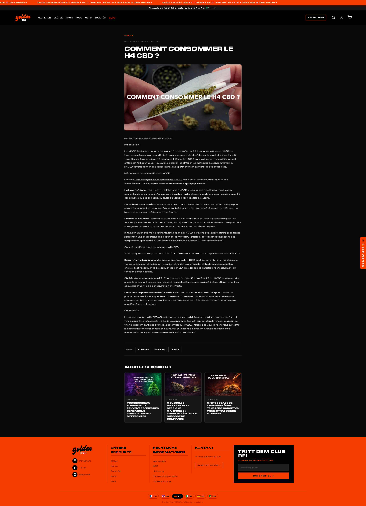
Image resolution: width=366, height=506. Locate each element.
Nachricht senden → (208, 465)
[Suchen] (333, 17)
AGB (155, 466)
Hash (69, 17)
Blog (112, 17)
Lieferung (158, 471)
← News (128, 35)
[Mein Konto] (341, 17)
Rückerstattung (162, 481)
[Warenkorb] (350, 17)
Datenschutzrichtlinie (165, 476)
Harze (114, 466)
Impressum (159, 461)
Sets (88, 17)
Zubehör (100, 17)
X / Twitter (143, 349)
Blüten (58, 17)
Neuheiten (44, 17)
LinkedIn (175, 349)
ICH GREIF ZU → (263, 476)
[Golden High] (88, 450)
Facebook (159, 349)
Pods (78, 17)
